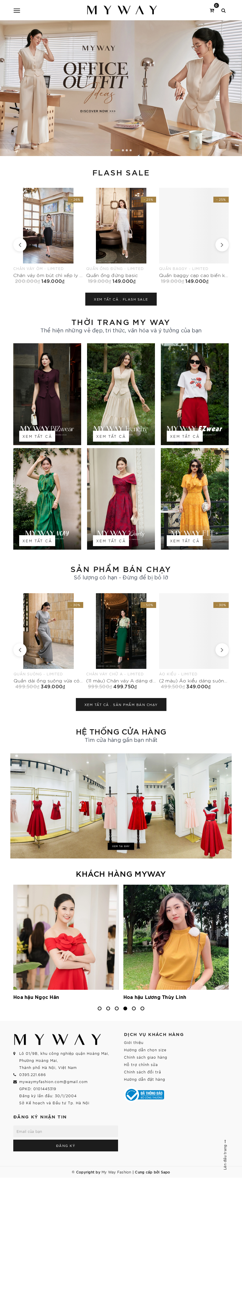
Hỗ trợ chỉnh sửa (141, 1064)
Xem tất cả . (121, 299)
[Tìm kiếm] (223, 10)
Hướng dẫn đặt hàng (144, 1079)
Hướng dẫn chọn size (145, 1049)
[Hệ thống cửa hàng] (121, 805)
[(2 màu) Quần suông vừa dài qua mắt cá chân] (194, 641)
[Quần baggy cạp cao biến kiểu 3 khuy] (121, 236)
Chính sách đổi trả (142, 1072)
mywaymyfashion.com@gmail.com (53, 1081)
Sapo (165, 1171)
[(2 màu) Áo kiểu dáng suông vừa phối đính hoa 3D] (121, 641)
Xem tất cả (37, 436)
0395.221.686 (32, 1074)
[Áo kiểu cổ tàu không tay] (194, 236)
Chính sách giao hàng (145, 1057)
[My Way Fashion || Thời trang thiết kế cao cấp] (122, 10)
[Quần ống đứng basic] (48, 236)
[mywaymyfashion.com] (121, 88)
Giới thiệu (133, 1042)
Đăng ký (66, 1145)
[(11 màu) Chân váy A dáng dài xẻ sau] (48, 641)
